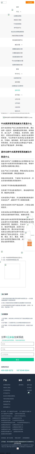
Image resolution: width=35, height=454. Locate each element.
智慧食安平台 (6, 404)
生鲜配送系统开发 (5, 425)
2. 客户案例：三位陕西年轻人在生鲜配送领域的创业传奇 (16, 322)
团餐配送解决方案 (17, 49)
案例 (17, 69)
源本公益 (29, 385)
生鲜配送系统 (17, 16)
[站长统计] (18, 449)
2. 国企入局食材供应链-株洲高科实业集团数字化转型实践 (16, 303)
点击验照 (29, 390)
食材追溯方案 (6, 401)
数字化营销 (10, 438)
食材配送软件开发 (17, 418)
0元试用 (30, 2)
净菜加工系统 (17, 20)
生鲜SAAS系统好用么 (20, 416)
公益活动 (17, 107)
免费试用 (29, 242)
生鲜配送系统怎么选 (17, 425)
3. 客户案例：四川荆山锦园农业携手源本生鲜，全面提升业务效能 (17, 326)
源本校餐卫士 (6, 407)
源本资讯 (17, 90)
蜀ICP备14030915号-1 (12, 446)
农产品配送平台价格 (12, 411)
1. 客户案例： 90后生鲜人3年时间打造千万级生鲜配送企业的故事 (17, 319)
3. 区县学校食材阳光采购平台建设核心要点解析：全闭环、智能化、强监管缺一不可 (17, 306)
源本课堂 (17, 82)
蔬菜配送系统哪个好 (6, 431)
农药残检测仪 (26, 438)
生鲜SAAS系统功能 (20, 413)
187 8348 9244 (22, 370)
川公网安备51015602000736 (26, 446)
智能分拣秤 (18, 438)
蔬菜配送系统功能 (18, 431)
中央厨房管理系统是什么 (23, 422)
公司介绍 (17, 99)
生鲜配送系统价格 (5, 427)
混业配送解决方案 (17, 57)
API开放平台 (17, 28)
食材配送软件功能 (5, 418)
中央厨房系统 (17, 24)
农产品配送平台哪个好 (25, 411)
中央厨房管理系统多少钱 (12, 260)
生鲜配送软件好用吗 (17, 429)
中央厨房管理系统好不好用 (8, 422)
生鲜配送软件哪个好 (17, 427)
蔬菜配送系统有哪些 (6, 434)
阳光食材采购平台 (17, 40)
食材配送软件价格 (5, 420)
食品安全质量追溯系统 (17, 32)
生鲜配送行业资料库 (17, 86)
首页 (17, 7)
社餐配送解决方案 (17, 53)
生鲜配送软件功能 (5, 429)
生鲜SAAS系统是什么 (6, 416)
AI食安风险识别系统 (17, 36)
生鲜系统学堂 (17, 78)
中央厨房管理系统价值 (18, 420)
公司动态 (17, 103)
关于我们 (29, 387)
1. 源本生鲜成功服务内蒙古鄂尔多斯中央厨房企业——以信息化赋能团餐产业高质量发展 (17, 299)
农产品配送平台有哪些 (7, 413)
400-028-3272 (7, 370)
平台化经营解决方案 (17, 61)
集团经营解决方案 (17, 65)
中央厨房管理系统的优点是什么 (14, 257)
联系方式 (17, 111)
